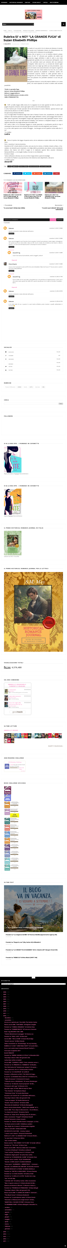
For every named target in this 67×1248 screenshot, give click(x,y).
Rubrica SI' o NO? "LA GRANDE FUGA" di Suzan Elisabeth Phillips (52, 196)
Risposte (11, 250)
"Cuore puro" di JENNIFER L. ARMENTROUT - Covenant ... (21, 1164)
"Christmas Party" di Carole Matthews (16, 1093)
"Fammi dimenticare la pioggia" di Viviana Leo (18, 1034)
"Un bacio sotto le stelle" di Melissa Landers (18, 1124)
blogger (53, 219)
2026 (4, 992)
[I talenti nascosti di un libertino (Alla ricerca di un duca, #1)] (5, 738)
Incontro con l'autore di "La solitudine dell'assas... (20, 1095)
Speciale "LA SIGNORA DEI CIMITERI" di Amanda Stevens (21, 1166)
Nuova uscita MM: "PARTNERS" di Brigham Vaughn (20, 1024)
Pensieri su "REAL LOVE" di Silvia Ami (15, 1036)
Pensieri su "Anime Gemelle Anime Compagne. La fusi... (21, 1121)
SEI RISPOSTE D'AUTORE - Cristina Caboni (17, 1131)
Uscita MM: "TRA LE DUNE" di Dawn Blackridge (18, 1039)
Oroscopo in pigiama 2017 (12, 1050)
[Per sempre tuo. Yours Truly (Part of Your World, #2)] (26, 738)
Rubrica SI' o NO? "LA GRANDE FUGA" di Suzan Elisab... (21, 1136)
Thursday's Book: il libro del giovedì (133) (17, 1190)
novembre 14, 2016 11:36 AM (55, 252)
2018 (4, 1011)
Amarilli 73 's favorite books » (55, 746)
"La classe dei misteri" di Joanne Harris (16, 1112)
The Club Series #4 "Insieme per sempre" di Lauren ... (21, 1067)
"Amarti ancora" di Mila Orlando (14, 1041)
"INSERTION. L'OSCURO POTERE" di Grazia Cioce (19, 1202)
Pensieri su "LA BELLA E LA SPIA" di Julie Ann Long (19, 1176)
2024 (4, 997)
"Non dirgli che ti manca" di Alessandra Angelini (19, 1126)
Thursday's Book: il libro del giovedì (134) (17, 1098)
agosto (7, 1212)
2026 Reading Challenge (15, 762)
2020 (4, 1006)
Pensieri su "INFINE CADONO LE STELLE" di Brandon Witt (21, 1055)
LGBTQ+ (45, 2)
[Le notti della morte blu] (36, 738)
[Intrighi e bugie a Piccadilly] (46, 738)
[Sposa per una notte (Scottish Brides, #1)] (12, 742)
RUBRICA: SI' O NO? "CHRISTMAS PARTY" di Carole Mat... (21, 1046)
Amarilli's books (11, 730)
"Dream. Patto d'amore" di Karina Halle (16, 1102)
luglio (7, 1214)
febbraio (7, 1226)
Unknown (11, 228)
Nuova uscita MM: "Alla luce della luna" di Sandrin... (20, 1147)
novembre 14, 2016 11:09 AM (55, 228)
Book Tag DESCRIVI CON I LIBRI (13, 1031)
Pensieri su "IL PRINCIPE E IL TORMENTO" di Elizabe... (20, 1065)
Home (5, 30)
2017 (4, 1013)
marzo (7, 1224)
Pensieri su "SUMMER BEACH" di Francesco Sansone (20, 1029)
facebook (60, 219)
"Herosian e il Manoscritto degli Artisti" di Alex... (19, 1199)
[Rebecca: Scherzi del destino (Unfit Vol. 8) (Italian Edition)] (53, 738)
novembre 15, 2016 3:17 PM (56, 276)
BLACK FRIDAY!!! (9, 1053)
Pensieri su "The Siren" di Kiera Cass (15, 1145)
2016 (4, 1015)
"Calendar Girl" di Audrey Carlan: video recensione (20, 1181)
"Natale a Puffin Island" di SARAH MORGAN (17, 1162)
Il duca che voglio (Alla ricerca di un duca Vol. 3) (15, 703)
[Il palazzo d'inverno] (33, 738)
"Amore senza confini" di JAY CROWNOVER (17, 1159)
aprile (7, 1221)
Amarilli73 (16, 253)
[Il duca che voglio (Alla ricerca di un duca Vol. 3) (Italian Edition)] (6, 707)
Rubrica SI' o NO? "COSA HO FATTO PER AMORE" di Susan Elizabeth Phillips (12, 196)
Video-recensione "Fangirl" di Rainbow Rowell (18, 1117)
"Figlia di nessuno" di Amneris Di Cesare (16, 1079)
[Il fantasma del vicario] (39, 738)
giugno (7, 1217)
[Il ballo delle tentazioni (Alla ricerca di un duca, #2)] (6, 700)
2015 (4, 1231)
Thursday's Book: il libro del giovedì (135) (17, 1057)
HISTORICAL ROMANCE (16, 2)
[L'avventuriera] (56, 737)
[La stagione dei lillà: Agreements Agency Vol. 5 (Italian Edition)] (43, 738)
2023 (4, 999)
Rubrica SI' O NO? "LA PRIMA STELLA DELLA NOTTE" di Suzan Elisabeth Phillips (33, 196)
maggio (7, 1219)
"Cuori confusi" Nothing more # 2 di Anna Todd (19, 1152)
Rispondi (11, 233)
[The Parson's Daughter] (12, 737)
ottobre (7, 1207)
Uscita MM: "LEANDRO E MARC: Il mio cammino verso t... (21, 1062)
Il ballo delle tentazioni (14, 696)
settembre (8, 1210)
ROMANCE (4, 2)
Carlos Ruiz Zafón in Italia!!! (12, 1060)
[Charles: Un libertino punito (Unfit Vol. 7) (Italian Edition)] (60, 738)
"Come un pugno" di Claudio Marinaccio (16, 1100)
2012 (4, 1239)
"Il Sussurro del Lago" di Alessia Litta (16, 1086)
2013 (4, 1236)
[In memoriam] (6, 693)
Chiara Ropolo (13, 264)
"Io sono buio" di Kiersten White (14, 1138)
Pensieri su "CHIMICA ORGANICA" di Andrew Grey (19, 1027)
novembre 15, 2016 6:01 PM (56, 301)
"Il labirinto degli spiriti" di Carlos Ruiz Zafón (18, 1155)
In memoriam (12, 690)
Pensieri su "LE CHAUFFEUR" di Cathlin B (16, 1072)
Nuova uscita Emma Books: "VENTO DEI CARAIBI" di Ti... (21, 1107)
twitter (34, 366)
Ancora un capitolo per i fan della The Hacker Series (20, 1022)
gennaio (7, 1229)
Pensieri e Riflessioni (28, 30)
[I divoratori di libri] (5, 743)
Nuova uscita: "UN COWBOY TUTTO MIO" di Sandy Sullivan (22, 1143)
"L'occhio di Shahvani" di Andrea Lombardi (17, 1150)
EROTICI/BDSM (54, 2)
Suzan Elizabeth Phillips (55, 30)
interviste (37, 387)
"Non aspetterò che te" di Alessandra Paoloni (18, 1069)
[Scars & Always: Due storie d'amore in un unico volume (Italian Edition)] (9, 738)
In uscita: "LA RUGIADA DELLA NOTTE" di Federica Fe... (21, 1076)
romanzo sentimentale (42, 30)
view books (23, 771)
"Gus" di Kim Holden (10, 1140)
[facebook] (65, 1246)
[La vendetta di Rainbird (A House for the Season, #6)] (50, 737)
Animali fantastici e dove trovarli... (15, 1119)
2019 (4, 1008)
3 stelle (10, 30)
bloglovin (34, 352)
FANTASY (27, 2)
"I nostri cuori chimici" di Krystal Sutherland (18, 1133)
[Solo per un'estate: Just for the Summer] (22, 738)
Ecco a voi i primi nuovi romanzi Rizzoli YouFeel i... (19, 1048)
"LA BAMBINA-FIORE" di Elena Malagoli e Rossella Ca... (21, 1204)
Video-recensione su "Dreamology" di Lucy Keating (20, 1043)
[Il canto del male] (29, 738)
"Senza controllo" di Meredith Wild (15, 1128)
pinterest (34, 363)
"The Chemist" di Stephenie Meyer (15, 1091)
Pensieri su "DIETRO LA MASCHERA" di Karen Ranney (20, 1171)
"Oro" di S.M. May (9, 1178)
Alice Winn (12, 691)
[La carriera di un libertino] (9, 742)
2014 (4, 1234)
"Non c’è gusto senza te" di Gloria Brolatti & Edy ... (20, 1183)
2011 (4, 1241)
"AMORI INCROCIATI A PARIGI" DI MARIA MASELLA (19, 1169)
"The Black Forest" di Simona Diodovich (16, 1195)
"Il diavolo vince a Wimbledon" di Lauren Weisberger (20, 1081)
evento (25, 387)
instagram (34, 359)
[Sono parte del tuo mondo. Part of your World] (19, 738)
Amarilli (11, 764)
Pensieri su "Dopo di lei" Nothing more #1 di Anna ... (20, 1114)
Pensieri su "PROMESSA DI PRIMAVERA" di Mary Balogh (21, 1188)
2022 (4, 1001)
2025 (4, 994)
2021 (4, 1004)
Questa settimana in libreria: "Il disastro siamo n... (20, 1185)
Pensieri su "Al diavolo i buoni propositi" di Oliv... (19, 1084)
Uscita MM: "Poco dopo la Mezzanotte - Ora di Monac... (21, 1110)
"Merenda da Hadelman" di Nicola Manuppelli (18, 1105)
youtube (34, 370)
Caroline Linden (13, 697)
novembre (8, 1020)
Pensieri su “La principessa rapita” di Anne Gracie (19, 1197)
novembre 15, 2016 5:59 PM (56, 291)
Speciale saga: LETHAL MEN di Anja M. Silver (18, 1088)
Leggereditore (17, 30)
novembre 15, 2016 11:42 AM (55, 264)
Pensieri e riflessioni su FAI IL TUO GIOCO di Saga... (20, 1074)
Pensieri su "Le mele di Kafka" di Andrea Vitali (18, 1173)
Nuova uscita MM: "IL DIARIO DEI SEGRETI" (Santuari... (21, 1192)
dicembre (8, 1018)
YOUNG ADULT (36, 2)
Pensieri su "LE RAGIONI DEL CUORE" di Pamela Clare (20, 1157)
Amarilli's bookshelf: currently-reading (17, 685)
